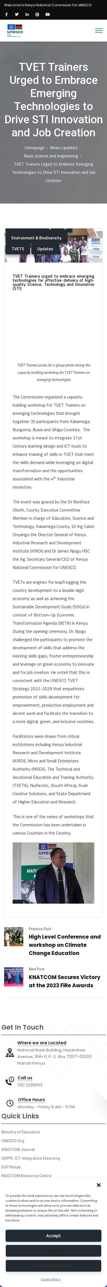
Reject (53, 1251)
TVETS (18, 249)
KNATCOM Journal (18, 1149)
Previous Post (40, 929)
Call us (25, 1078)
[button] (99, 1185)
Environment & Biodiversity (36, 238)
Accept (53, 1236)
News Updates (63, 147)
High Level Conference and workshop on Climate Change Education (65, 945)
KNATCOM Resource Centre (26, 1176)
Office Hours (31, 1100)
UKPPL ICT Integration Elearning (30, 1158)
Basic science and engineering (51, 155)
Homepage (34, 147)
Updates (45, 249)
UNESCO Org (12, 1141)
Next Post (36, 969)
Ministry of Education (20, 1132)
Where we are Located (41, 1043)
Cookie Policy (51, 1279)
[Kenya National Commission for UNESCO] (14, 30)
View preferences (54, 1266)
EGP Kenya (11, 1167)
